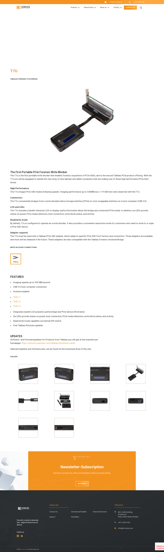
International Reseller (78, 512)
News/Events (89, 7)
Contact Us (53, 512)
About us (103, 7)
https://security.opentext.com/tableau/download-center (49, 343)
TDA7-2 (17, 301)
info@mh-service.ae (116, 2)
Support (52, 517)
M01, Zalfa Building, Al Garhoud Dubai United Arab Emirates (128, 514)
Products (74, 7)
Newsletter (82, 483)
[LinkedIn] (18, 536)
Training (116, 7)
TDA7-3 (17, 306)
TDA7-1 (17, 297)
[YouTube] (22, 536)
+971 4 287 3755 (139, 2)
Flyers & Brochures (100, 512)
